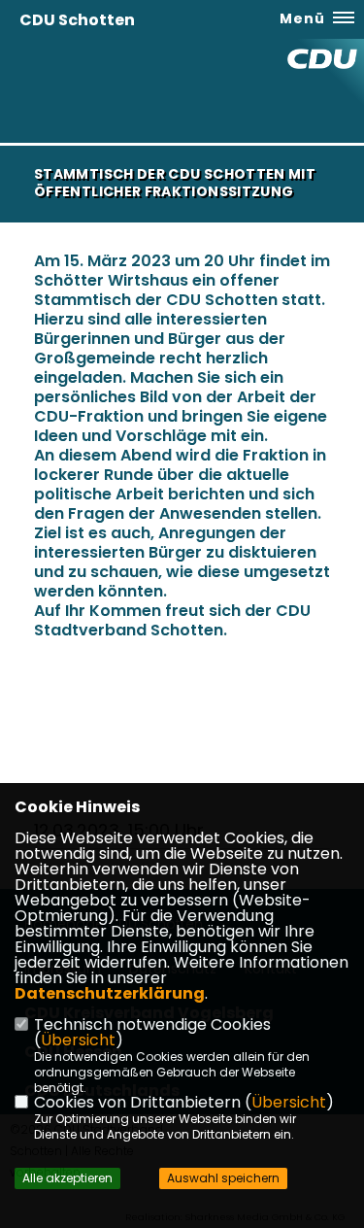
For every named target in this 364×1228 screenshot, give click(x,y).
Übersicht (78, 1040)
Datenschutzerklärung (110, 993)
